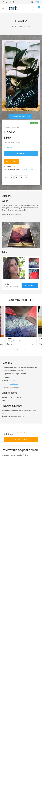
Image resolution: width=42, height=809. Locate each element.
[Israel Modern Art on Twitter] (6, 2)
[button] (18, 350)
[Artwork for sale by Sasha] (21, 268)
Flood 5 (9, 339)
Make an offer (11, 162)
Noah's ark (15, 127)
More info (9, 147)
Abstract (8, 127)
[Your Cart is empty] (37, 8)
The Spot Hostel (27, 169)
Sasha (7, 284)
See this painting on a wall (20, 116)
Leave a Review (21, 439)
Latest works (29, 285)
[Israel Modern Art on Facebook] (3, 2)
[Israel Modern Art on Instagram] (10, 2)
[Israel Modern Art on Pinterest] (14, 2)
